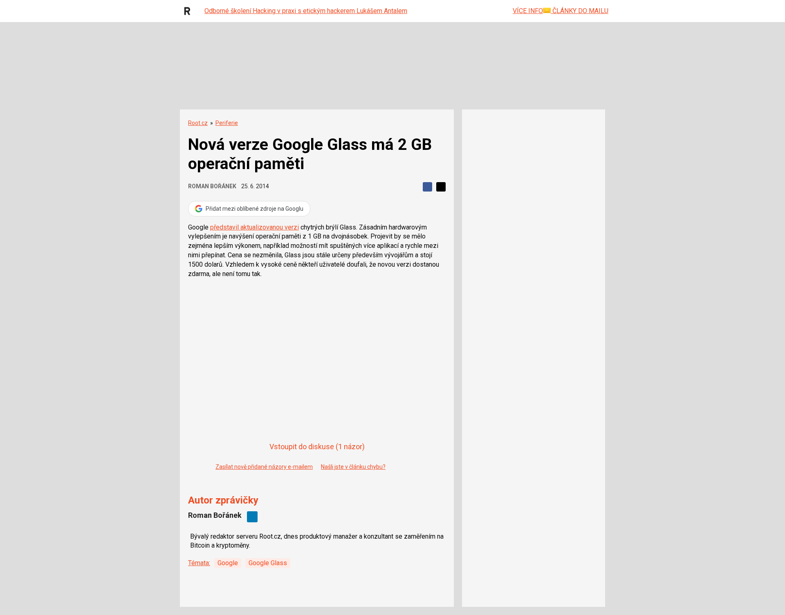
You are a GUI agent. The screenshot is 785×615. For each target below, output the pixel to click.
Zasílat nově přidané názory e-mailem (264, 466)
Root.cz (198, 123)
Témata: (199, 563)
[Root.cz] (189, 11)
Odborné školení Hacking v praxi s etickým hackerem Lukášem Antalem (305, 11)
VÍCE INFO (528, 11)
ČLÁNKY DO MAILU (579, 11)
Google (228, 563)
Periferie (226, 123)
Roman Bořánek (212, 186)
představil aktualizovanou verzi (254, 227)
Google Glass (268, 563)
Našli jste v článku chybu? (353, 466)
